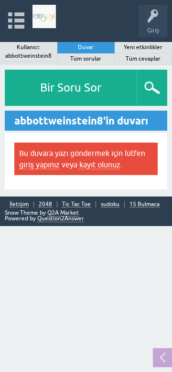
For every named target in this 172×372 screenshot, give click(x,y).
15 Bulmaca (144, 204)
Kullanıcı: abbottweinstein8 (28, 51)
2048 (45, 204)
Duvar (86, 47)
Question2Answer (60, 218)
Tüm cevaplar (143, 58)
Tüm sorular (85, 58)
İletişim (19, 204)
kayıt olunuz (99, 164)
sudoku (110, 204)
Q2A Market (63, 212)
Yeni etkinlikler (143, 47)
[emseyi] (44, 16)
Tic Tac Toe (76, 204)
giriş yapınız (39, 164)
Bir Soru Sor (70, 87)
